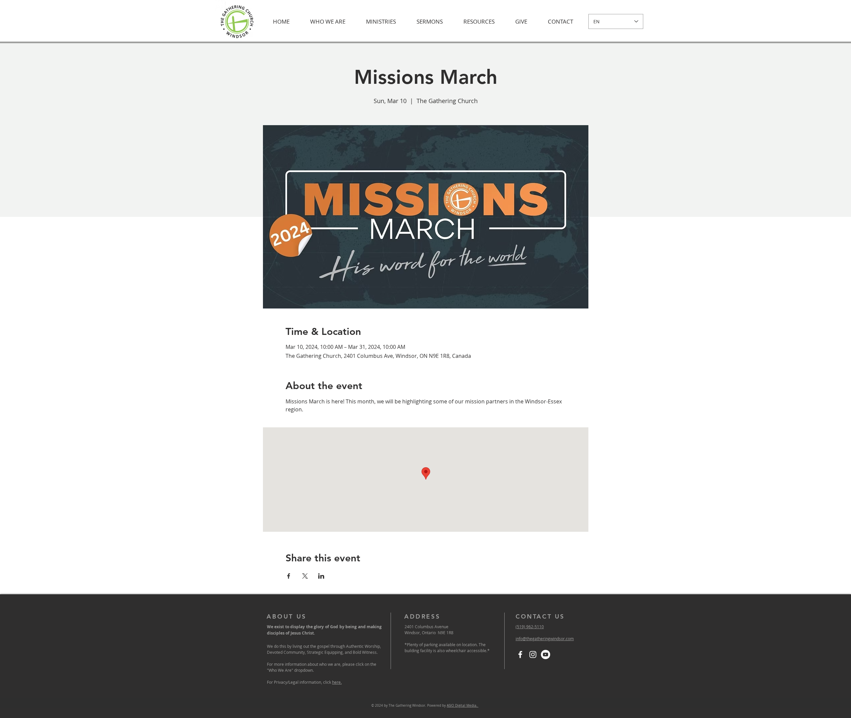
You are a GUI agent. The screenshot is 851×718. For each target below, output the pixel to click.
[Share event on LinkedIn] (321, 576)
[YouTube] (545, 654)
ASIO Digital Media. (462, 705)
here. (337, 682)
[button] (328, 22)
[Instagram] (533, 654)
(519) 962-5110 (530, 626)
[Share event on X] (305, 576)
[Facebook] (520, 654)
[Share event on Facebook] (289, 576)
